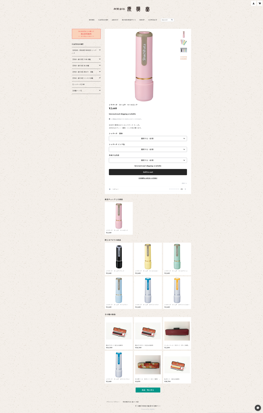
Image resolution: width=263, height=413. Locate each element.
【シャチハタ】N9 (78, 84)
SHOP (142, 20)
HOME (92, 20)
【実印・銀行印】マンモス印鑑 (82, 78)
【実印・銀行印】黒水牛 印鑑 (82, 72)
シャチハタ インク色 (117, 144)
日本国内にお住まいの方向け (148, 178)
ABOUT (115, 20)
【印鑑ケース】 (77, 91)
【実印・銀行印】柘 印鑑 (80, 66)
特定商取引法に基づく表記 (131, 402)
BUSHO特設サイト (129, 20)
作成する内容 (114, 155)
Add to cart (148, 172)
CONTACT (152, 20)
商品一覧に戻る (148, 390)
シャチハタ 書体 (116, 133)
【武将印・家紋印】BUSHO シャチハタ (84, 51)
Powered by (145, 409)
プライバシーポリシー (113, 402)
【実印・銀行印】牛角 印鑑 (81, 59)
